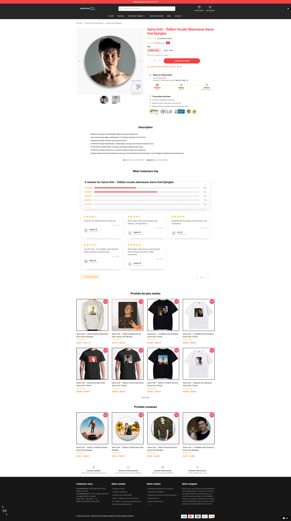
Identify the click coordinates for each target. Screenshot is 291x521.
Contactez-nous (153, 498)
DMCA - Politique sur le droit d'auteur (125, 498)
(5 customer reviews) (164, 38)
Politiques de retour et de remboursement (162, 495)
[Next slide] (140, 61)
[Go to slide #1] (104, 100)
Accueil (79, 23)
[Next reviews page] (208, 277)
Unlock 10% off (5, 511)
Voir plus (145, 397)
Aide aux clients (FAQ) (155, 501)
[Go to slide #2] (115, 100)
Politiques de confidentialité (122, 495)
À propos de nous (118, 489)
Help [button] (287, 518)
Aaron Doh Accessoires (94, 23)
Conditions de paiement (156, 492)
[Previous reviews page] (197, 277)
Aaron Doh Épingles (114, 23)
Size (148, 47)
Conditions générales (119, 492)
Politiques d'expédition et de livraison (160, 489)
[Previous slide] (80, 61)
